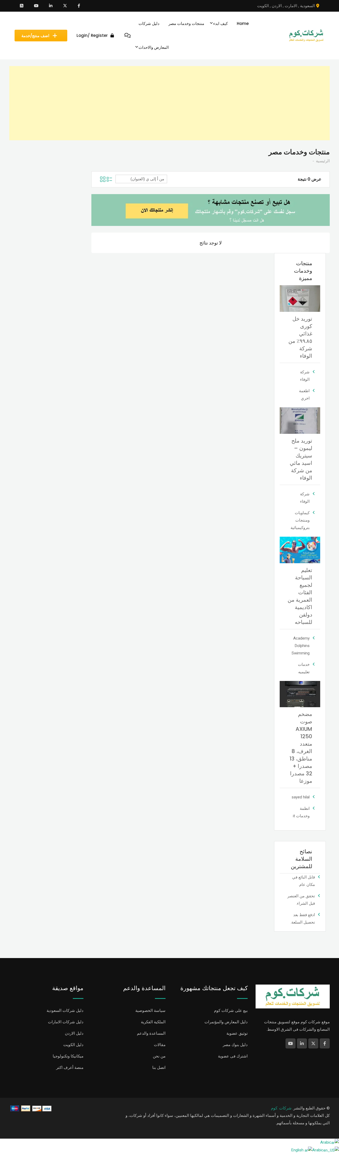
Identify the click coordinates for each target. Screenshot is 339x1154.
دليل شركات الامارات (65, 1022)
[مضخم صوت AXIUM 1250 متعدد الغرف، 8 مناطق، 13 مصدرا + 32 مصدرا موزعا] (300, 693)
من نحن (159, 1056)
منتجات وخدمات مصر (186, 23)
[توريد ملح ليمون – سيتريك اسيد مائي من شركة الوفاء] (300, 420)
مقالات (160, 1044)
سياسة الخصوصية (150, 1010)
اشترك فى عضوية (233, 1056)
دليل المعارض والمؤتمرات (226, 1022)
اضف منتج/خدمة (35, 35)
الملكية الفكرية (153, 1022)
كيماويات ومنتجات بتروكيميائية (300, 520)
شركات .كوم (281, 1108)
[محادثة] (127, 35)
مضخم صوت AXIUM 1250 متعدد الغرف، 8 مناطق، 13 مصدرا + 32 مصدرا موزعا (300, 747)
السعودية (307, 5)
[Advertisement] (171, 103)
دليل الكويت (73, 1044)
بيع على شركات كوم (231, 1010)
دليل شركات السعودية (65, 1010)
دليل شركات (149, 23)
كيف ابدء (220, 23)
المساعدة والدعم (151, 1033)
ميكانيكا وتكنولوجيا (68, 1056)
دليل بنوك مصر (235, 1044)
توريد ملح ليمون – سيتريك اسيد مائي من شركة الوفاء (301, 459)
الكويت (263, 5)
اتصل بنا (159, 1067)
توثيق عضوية (237, 1033)
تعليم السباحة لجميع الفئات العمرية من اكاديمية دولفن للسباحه (300, 596)
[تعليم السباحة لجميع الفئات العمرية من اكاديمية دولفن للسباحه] (300, 549)
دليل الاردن (74, 1033)
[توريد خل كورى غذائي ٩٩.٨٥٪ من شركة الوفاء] (300, 298)
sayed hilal (301, 797)
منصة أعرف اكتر (69, 1067)
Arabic (325, 1142)
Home (243, 23)
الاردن (277, 5)
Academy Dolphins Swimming (301, 645)
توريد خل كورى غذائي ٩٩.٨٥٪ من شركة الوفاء (300, 337)
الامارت (291, 5)
